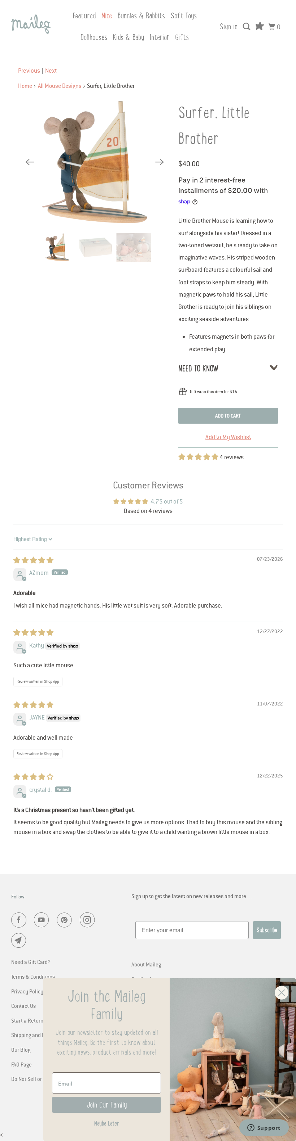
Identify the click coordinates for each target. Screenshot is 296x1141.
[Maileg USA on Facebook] (20, 920)
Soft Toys (184, 16)
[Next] (159, 162)
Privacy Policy (27, 991)
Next (51, 71)
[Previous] (30, 162)
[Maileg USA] (31, 24)
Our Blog (20, 1049)
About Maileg (146, 964)
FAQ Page (21, 1064)
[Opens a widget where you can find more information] (264, 1128)
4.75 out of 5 (167, 501)
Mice (106, 16)
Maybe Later (106, 1123)
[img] (33, 560)
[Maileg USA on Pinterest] (66, 920)
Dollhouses (93, 37)
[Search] (247, 26)
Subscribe (267, 930)
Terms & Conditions (33, 976)
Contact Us (23, 1005)
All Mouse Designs (60, 86)
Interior (159, 37)
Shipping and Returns (35, 1034)
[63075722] (94, 161)
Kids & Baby (128, 37)
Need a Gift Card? (31, 961)
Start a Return (27, 1020)
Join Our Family (107, 1105)
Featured (84, 16)
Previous (29, 71)
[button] (198, 457)
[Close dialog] (281, 993)
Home (25, 86)
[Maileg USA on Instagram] (89, 920)
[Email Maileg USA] (20, 940)
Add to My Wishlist (228, 437)
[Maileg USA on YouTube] (43, 920)
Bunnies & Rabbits (141, 16)
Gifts (182, 37)
